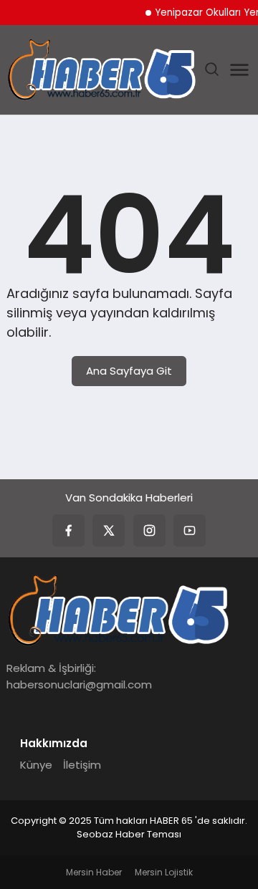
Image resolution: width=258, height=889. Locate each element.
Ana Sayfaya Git (129, 370)
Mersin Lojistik (164, 872)
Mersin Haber (94, 872)
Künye (36, 764)
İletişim (82, 764)
